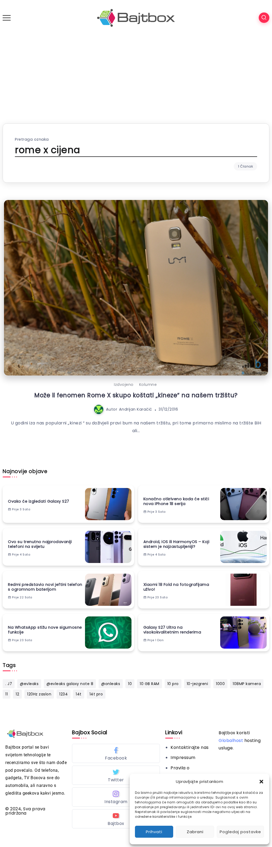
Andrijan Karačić (135, 409)
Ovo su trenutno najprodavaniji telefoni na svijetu (40, 544)
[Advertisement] (136, 75)
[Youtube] (116, 819)
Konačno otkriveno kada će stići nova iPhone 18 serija (176, 501)
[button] (261, 781)
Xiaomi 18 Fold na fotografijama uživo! (176, 587)
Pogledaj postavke (240, 832)
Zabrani (195, 832)
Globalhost (231, 740)
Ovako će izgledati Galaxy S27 (38, 501)
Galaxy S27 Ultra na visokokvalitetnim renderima (172, 630)
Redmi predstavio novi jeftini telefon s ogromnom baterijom (45, 587)
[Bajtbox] (135, 17)
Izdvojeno (124, 384)
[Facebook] (116, 753)
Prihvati (154, 832)
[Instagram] (116, 797)
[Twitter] (116, 775)
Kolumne (148, 384)
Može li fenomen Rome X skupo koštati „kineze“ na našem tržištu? (136, 395)
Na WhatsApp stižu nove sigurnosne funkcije (45, 630)
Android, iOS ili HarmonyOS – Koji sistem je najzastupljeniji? (176, 544)
